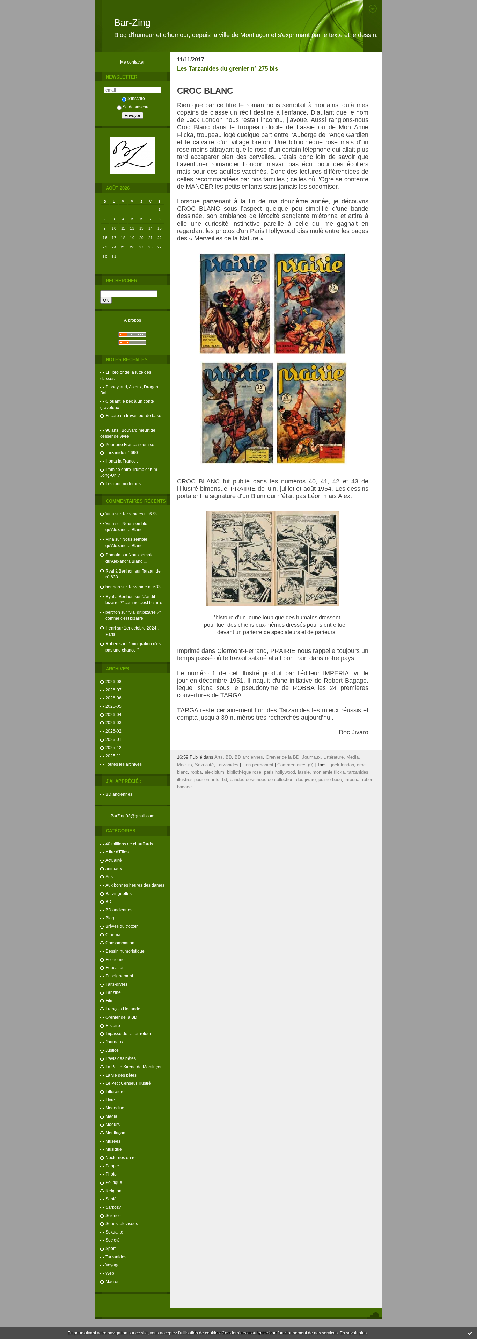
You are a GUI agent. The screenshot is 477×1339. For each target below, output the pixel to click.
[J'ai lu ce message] (470, 1333)
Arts (109, 876)
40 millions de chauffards (129, 844)
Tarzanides (115, 1256)
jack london (342, 765)
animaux (113, 868)
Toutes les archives (123, 764)
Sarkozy (113, 1207)
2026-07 (113, 689)
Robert (111, 643)
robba (196, 772)
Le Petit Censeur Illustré (128, 1083)
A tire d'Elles (117, 852)
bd (224, 779)
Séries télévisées (121, 1223)
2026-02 (113, 731)
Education (115, 967)
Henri (110, 628)
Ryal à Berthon (119, 571)
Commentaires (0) (295, 765)
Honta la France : (121, 461)
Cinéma (112, 934)
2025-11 (113, 756)
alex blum (214, 772)
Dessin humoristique (125, 951)
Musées (112, 1141)
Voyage (112, 1264)
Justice (112, 1050)
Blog (109, 918)
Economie (115, 959)
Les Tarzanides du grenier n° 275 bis (227, 68)
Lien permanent (257, 765)
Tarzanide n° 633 (144, 586)
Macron (112, 1281)
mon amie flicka (329, 772)
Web (109, 1273)
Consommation (119, 942)
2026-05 (113, 706)
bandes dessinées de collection (261, 779)
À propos (132, 320)
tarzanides (357, 772)
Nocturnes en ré (120, 1157)
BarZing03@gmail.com (132, 816)
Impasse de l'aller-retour (128, 1033)
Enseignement (119, 976)
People (112, 1166)
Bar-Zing (132, 22)
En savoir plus (353, 1333)
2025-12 (113, 747)
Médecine (114, 1108)
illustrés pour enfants (198, 779)
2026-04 (113, 714)
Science (113, 1215)
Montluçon (115, 1132)
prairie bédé (330, 779)
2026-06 (113, 698)
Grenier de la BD (121, 1017)
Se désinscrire (136, 106)
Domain (112, 555)
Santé (111, 1198)
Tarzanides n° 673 (139, 513)
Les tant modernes (123, 483)
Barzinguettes (118, 893)
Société (112, 1240)
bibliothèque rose (244, 772)
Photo (111, 1174)
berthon (112, 586)
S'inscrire (136, 98)
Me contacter (132, 62)
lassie (304, 772)
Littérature (115, 1091)
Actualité (113, 860)
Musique (113, 1149)
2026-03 (113, 722)
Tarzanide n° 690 (121, 452)
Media (111, 1116)
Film (109, 1000)
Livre (110, 1100)
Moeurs (112, 1124)
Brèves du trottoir (121, 926)
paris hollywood (279, 772)
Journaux (114, 1042)
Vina (109, 513)
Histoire (112, 1025)
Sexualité (114, 1232)
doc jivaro (306, 779)
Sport (110, 1248)
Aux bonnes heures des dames (134, 885)
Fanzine (113, 992)
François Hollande (122, 1008)
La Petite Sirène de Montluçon (134, 1066)
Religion (113, 1190)
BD (108, 901)
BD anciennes (118, 794)
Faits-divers (116, 984)
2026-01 (113, 739)
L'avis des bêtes (120, 1058)
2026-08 (113, 681)
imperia (352, 779)
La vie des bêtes (121, 1075)
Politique (113, 1182)
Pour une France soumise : (130, 444)
